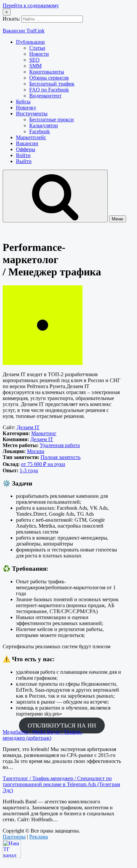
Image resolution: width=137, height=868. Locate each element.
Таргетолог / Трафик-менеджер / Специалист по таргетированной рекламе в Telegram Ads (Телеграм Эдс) (61, 784)
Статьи (37, 48)
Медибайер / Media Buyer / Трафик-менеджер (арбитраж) (42, 735)
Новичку (26, 107)
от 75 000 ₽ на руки (43, 464)
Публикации (30, 42)
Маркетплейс (31, 137)
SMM (35, 66)
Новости (39, 54)
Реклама (38, 836)
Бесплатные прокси (51, 119)
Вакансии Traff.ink (24, 30)
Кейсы (23, 101)
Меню (117, 218)
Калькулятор (43, 125)
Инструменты (32, 113)
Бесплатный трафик (51, 84)
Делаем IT (28, 427)
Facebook (39, 131)
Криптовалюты (46, 72)
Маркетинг (44, 433)
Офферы (25, 149)
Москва (35, 451)
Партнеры (14, 836)
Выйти (24, 161)
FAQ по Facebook (49, 89)
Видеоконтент (45, 95)
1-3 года (29, 470)
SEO (34, 60)
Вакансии (27, 143)
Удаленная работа (60, 445)
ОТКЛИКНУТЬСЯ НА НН (62, 725)
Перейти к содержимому (31, 5)
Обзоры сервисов (49, 78)
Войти (23, 155)
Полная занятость (60, 457)
